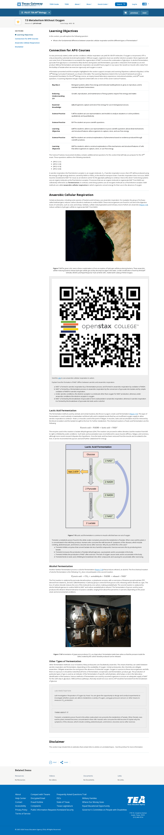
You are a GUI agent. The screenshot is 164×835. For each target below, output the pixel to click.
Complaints (36, 806)
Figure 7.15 (134, 414)
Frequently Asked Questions (69, 794)
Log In (134, 4)
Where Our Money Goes (93, 802)
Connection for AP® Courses (26, 39)
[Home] (29, 4)
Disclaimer (19, 47)
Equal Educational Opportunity (96, 806)
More (89, 4)
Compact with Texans (40, 794)
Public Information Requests (43, 809)
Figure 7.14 (143, 205)
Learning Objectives (25, 35)
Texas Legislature (65, 806)
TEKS (67, 4)
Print (55, 762)
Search (120, 4)
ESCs (59, 798)
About (77, 4)
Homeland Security (65, 809)
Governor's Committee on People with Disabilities (104, 809)
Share (66, 762)
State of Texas (63, 802)
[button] (145, 4)
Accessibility (20, 806)
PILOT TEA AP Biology (35, 12)
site (59, 378)
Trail (84, 794)
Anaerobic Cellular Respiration (27, 43)
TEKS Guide (54, 4)
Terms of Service (22, 813)
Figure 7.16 (99, 569)
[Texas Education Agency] (136, 800)
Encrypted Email (38, 798)
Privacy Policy (21, 809)
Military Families (89, 798)
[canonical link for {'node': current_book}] (125, 13)
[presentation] (99, 428)
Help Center (20, 798)
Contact (18, 802)
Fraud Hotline (37, 802)
